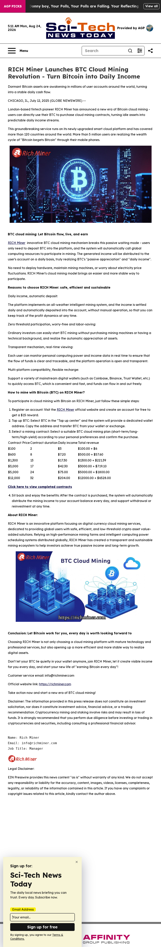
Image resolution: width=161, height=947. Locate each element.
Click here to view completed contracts (40, 487)
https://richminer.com (55, 684)
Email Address (23, 909)
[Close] (77, 862)
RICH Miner (16, 243)
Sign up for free (42, 926)
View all (151, 6)
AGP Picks (13, 6)
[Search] (130, 50)
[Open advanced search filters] (139, 50)
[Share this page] (150, 51)
